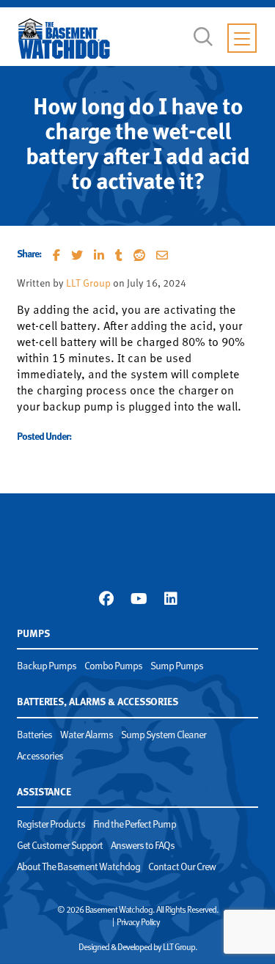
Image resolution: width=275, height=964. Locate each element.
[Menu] (242, 38)
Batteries (34, 735)
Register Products (51, 825)
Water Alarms (86, 735)
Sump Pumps (176, 666)
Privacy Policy (138, 923)
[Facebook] (106, 599)
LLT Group (88, 284)
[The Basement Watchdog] (64, 38)
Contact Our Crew (182, 867)
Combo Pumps (113, 666)
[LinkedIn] (170, 599)
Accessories (40, 756)
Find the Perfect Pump (134, 825)
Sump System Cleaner (163, 735)
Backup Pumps (46, 666)
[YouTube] (139, 599)
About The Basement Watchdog (78, 867)
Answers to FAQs (143, 846)
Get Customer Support (60, 846)
